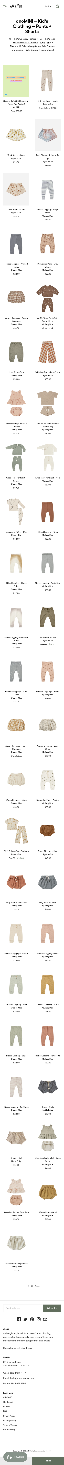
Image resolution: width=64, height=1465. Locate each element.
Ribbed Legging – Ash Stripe (16, 1107)
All (10, 39)
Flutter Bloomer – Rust (47, 851)
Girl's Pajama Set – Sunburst (16, 851)
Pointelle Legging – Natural (16, 953)
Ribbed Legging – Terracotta (47, 1056)
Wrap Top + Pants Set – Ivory (47, 478)
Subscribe (52, 1308)
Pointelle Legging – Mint (16, 1005)
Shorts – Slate (48, 1107)
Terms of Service (10, 1425)
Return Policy (9, 1416)
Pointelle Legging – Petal (48, 953)
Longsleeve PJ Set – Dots (16, 532)
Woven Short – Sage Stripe (16, 1263)
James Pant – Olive (47, 637)
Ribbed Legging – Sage (16, 1056)
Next (37, 1286)
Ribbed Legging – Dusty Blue (47, 583)
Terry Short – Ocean (47, 902)
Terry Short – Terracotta (16, 902)
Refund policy (9, 1430)
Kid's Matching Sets (29, 46)
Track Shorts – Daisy (16, 155)
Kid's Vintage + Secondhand (39, 50)
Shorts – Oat (16, 1158)
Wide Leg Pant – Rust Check (47, 372)
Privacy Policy (9, 1420)
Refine (48, 1461)
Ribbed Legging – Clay (48, 532)
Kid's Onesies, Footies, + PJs (28, 39)
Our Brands (8, 1402)
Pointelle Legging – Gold (48, 1005)
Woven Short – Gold (48, 1212)
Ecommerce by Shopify (43, 1451)
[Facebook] (19, 1319)
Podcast (6, 1406)
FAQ (5, 1411)
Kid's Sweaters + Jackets (25, 42)
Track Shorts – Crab (16, 209)
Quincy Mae (47, 216)
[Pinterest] (32, 1319)
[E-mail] (45, 1319)
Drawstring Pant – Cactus (47, 800)
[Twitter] (25, 1319)
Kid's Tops (50, 39)
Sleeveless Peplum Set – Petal (16, 1212)
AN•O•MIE (7, 1397)
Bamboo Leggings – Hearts (47, 691)
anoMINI (16, 107)
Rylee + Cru (48, 104)
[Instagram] (39, 1319)
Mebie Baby (48, 1110)
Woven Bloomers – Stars (16, 800)
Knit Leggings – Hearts (47, 101)
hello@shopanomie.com (22, 1378)
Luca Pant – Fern (16, 372)
